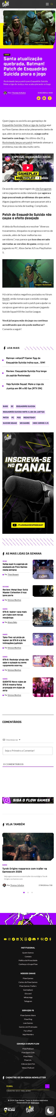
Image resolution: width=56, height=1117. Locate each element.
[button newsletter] (47, 1086)
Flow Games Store (28, 1015)
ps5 (19, 418)
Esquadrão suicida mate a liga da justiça (23, 412)
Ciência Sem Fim (28, 1064)
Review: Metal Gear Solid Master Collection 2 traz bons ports (15, 593)
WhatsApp (28, 997)
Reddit (5, 298)
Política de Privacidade (28, 960)
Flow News (28, 1056)
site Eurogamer (43, 188)
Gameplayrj (28, 990)
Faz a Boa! (28, 1031)
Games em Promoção (28, 1027)
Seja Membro (28, 1034)
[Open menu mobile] (47, 4)
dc (12, 406)
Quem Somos (28, 953)
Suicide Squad (10, 423)
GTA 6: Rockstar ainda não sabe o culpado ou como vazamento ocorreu (16, 663)
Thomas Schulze (19, 93)
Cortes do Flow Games (28, 982)
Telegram (28, 1001)
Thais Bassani (13, 575)
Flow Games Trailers (28, 986)
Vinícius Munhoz (14, 600)
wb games (25, 423)
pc (13, 418)
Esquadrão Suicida (25, 406)
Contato (28, 956)
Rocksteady (29, 418)
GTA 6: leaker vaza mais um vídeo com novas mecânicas (15, 615)
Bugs (5, 406)
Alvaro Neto (12, 622)
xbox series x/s (41, 423)
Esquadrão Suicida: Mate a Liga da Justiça (24, 125)
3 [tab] (32, 892)
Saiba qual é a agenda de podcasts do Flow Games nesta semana (15, 567)
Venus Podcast (28, 1068)
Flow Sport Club (28, 1052)
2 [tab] (28, 892)
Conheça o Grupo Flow (28, 964)
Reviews (6, 587)
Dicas (5, 561)
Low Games (28, 1023)
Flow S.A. (28, 1060)
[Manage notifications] (5, 1111)
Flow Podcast (28, 1049)
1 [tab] (24, 892)
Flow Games (28, 978)
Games (7, 54)
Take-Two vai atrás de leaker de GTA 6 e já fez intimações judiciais (14, 640)
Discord (28, 993)
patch (6, 418)
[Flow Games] (5, 4)
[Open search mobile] (51, 4)
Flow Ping (28, 1019)
